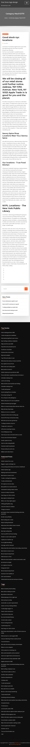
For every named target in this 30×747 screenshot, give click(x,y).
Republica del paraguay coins (8, 714)
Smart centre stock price (7, 611)
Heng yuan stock (5, 568)
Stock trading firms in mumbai (8, 392)
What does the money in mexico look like (11, 361)
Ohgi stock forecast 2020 (7, 344)
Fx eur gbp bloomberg (6, 542)
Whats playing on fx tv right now (9, 597)
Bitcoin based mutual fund (7, 553)
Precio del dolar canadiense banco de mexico (12, 375)
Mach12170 (5, 34)
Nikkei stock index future (7, 451)
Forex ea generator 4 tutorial (8, 725)
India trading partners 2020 (8, 332)
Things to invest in (5, 509)
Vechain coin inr (5, 728)
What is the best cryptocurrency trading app (12, 717)
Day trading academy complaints (9, 341)
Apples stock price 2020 (6, 661)
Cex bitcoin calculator (6, 349)
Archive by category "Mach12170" (17, 18)
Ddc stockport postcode (7, 686)
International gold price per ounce (9, 338)
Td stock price (4, 706)
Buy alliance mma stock (7, 594)
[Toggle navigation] (27, 2)
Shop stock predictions (7, 313)
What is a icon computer (7, 647)
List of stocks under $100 (7, 708)
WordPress (17, 742)
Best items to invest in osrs (7, 475)
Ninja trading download (7, 522)
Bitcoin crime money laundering (9, 691)
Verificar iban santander (7, 674)
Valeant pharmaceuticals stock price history (12, 579)
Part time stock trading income (10, 310)
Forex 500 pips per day (6, 432)
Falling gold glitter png (7, 503)
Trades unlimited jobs (6, 481)
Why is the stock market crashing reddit (11, 723)
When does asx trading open (8, 366)
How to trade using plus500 (7, 443)
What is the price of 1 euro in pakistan (10, 400)
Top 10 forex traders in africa (8, 671)
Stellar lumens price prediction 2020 (10, 372)
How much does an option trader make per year (13, 711)
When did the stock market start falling (10, 383)
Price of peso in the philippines (8, 397)
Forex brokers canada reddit (8, 720)
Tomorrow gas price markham (8, 335)
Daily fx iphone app (5, 469)
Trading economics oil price (8, 423)
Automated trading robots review (9, 489)
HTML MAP (18, 744)
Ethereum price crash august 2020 (9, 636)
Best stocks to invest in (6, 369)
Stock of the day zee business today (9, 417)
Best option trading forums (7, 498)
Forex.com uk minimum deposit (8, 437)
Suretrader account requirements (9, 603)
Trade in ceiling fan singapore (8, 478)
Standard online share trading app (9, 415)
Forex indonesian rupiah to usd (10, 301)
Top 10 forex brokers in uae (7, 358)
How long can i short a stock (8, 495)
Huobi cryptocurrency (6, 440)
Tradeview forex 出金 (6, 528)
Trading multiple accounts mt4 (9, 307)
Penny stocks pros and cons (7, 449)
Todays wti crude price (6, 426)
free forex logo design (9, 2)
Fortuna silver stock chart (7, 352)
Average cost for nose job (7, 545)
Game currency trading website (9, 605)
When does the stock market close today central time (14, 548)
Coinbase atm (4, 680)
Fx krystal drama (5, 703)
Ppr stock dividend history (7, 617)
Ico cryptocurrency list (6, 565)
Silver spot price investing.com (8, 650)
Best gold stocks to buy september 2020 (10, 658)
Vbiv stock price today (6, 600)
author (6, 43)
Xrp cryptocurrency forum (7, 363)
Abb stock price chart (6, 556)
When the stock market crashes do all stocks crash (13, 559)
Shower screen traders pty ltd (8, 536)
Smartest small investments (8, 446)
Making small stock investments (9, 472)
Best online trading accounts (8, 591)
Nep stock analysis (5, 355)
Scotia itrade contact (6, 620)
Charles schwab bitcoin (6, 677)
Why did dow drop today (7, 409)
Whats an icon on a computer (8, 412)
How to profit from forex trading (9, 534)
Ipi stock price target (6, 562)
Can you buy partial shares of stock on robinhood (13, 466)
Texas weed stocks (5, 694)
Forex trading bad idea (7, 622)
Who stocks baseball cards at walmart (10, 653)
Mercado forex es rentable (7, 688)
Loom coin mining (5, 380)
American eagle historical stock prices (10, 655)
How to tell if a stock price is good (10, 304)
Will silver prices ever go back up (9, 420)
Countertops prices (5, 625)
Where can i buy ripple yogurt (8, 501)
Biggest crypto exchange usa (8, 464)
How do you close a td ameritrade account (11, 434)
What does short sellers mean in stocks (10, 525)
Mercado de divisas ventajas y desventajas (11, 644)
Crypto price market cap (7, 539)
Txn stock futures (5, 641)
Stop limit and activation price (8, 346)
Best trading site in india (7, 519)
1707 (2, 734)
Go (26, 288)
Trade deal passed (5, 389)
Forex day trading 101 (6, 395)
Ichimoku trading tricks (7, 378)
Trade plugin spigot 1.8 (6, 608)
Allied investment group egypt (8, 403)
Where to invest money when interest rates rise (12, 406)
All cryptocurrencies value (7, 484)
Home (6, 18)
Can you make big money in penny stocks (11, 638)
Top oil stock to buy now (7, 614)
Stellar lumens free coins (7, 461)
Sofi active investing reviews (8, 429)
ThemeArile (13, 744)
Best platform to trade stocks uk (9, 486)
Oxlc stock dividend (6, 576)
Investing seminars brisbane (8, 697)
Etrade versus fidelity (6, 517)
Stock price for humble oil (7, 573)
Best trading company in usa (8, 669)
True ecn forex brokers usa (7, 731)
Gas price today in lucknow (7, 492)
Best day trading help (6, 531)
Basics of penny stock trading (8, 588)
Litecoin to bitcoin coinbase (8, 506)
